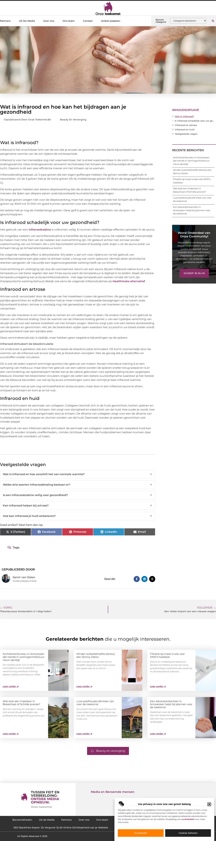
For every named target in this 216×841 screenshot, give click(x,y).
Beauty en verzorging (73, 119)
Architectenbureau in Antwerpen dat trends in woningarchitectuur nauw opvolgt (191, 160)
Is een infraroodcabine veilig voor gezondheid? (77, 495)
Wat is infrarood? (184, 116)
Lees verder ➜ (10, 686)
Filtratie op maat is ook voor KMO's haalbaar (167, 655)
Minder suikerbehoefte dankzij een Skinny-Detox (95, 655)
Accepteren (140, 833)
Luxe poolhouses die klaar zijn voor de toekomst (95, 703)
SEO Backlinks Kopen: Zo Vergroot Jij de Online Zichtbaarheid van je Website (61, 827)
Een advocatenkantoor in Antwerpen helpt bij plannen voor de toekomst (191, 210)
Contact (88, 20)
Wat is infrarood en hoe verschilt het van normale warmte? (77, 474)
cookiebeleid (187, 819)
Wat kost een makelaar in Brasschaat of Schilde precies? (21, 703)
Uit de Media (47, 819)
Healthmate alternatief (129, 281)
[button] (209, 804)
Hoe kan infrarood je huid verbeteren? (77, 516)
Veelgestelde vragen (186, 134)
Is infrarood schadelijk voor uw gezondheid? (194, 120)
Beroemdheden (22, 819)
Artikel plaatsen (110, 20)
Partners (5, 20)
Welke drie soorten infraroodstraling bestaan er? (77, 484)
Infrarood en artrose (186, 125)
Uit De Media (27, 20)
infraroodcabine (40, 229)
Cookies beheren (188, 833)
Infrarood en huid (184, 129)
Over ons (48, 20)
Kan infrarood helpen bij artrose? (77, 505)
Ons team (69, 20)
